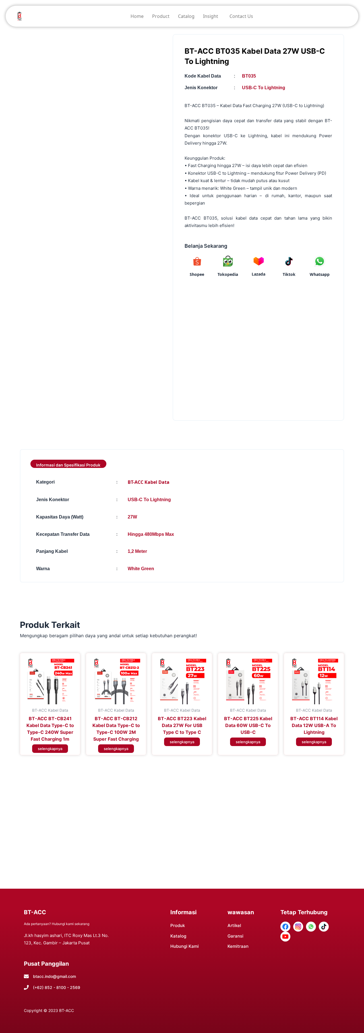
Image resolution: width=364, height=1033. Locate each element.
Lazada (258, 274)
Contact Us (241, 16)
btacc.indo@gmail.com (54, 976)
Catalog (186, 16)
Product (160, 16)
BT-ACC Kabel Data (148, 482)
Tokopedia (228, 274)
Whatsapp (320, 274)
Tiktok (289, 274)
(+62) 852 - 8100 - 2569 (56, 987)
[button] (212, 16)
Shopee (197, 274)
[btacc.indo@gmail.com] (26, 976)
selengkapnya (50, 748)
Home (137, 16)
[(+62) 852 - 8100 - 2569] (26, 987)
